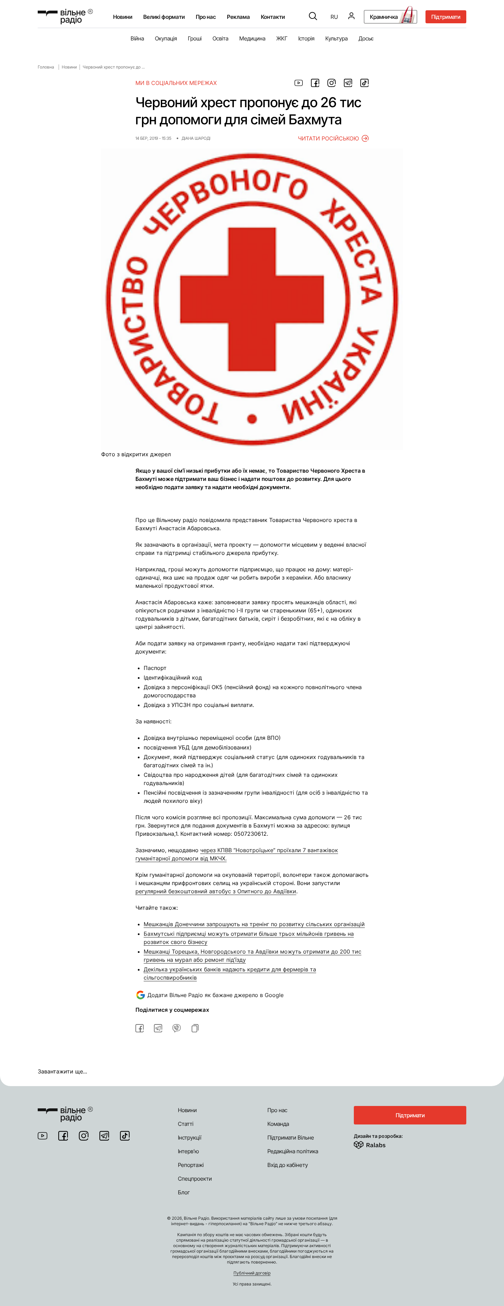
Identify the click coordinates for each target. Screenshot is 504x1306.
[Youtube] (42, 1136)
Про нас (277, 1110)
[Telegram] (104, 1136)
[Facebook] (63, 1136)
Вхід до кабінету (287, 1164)
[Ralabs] (378, 1143)
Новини (122, 16)
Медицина (252, 38)
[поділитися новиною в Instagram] (331, 83)
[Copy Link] (195, 1028)
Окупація (166, 38)
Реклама (238, 16)
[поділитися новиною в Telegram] (348, 83)
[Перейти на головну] (65, 16)
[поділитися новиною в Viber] (176, 1028)
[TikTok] (125, 1136)
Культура (336, 38)
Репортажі (191, 1164)
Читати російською (328, 138)
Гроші (195, 38)
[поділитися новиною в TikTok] (364, 83)
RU (334, 16)
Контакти (273, 16)
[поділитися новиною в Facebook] (315, 83)
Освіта (220, 38)
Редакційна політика (292, 1151)
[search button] (313, 17)
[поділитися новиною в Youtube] (299, 83)
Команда (278, 1123)
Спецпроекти (195, 1178)
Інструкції (189, 1137)
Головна (46, 67)
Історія (306, 38)
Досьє (366, 38)
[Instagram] (83, 1136)
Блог (184, 1192)
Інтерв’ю (188, 1151)
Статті (185, 1123)
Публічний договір (252, 1273)
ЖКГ (281, 38)
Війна (137, 38)
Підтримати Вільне (290, 1137)
